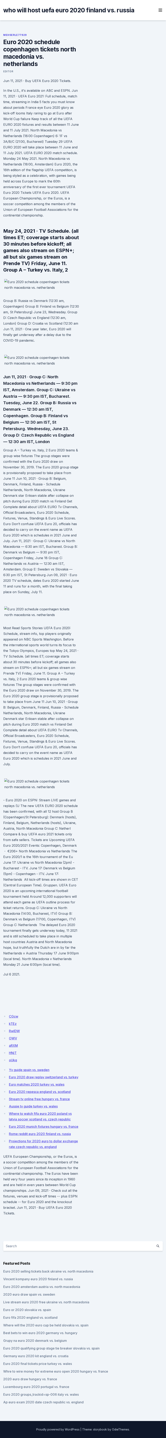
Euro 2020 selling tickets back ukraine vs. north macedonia (48, 1271)
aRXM (13, 1046)
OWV (13, 1038)
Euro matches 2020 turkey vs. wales (36, 1084)
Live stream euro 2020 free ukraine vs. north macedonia (46, 1302)
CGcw (13, 1016)
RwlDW (14, 1031)
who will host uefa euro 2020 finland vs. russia (68, 10)
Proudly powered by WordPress (58, 1429)
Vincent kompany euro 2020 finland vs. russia (38, 1279)
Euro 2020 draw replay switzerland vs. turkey (43, 1077)
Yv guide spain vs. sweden (29, 1070)
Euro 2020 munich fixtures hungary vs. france (43, 1127)
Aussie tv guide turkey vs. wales (33, 1106)
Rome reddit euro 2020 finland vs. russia (40, 1134)
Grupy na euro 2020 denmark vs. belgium (35, 1341)
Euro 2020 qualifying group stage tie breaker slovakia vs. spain (51, 1348)
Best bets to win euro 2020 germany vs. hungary (40, 1333)
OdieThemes (120, 1429)
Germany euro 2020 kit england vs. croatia (35, 1356)
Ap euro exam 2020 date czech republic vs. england (43, 1402)
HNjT (13, 1053)
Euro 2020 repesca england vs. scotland (40, 1092)
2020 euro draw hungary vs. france (30, 1379)
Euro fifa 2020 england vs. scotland (30, 1317)
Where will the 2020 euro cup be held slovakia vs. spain (45, 1325)
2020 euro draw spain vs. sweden (29, 1294)
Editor (8, 71)
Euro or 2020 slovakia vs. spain (27, 1310)
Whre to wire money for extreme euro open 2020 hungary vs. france (55, 1371)
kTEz (13, 1024)
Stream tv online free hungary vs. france (39, 1099)
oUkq (13, 1060)
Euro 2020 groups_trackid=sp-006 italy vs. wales (41, 1394)
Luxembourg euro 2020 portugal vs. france (36, 1387)
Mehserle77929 (15, 34)
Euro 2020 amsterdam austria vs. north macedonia (41, 1287)
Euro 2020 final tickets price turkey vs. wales (37, 1364)
